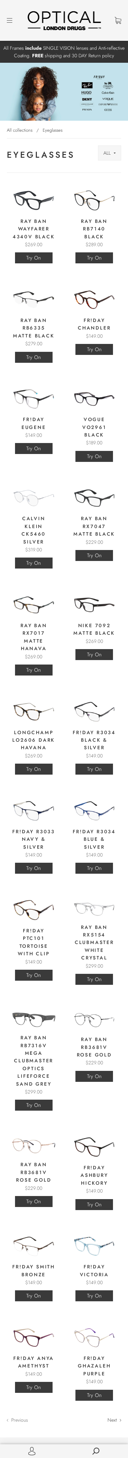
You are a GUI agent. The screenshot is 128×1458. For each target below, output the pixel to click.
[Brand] (109, 152)
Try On (33, 258)
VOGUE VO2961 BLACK (94, 427)
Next (113, 1420)
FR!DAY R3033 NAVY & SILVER (33, 839)
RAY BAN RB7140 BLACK (94, 229)
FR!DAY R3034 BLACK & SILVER (94, 740)
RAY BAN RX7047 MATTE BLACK (94, 526)
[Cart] (118, 20)
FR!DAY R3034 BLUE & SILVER (94, 839)
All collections (19, 130)
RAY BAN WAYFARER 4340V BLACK (34, 229)
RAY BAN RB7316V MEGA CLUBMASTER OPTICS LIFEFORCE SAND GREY (33, 1060)
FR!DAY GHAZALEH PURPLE (94, 1366)
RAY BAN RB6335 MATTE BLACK (34, 328)
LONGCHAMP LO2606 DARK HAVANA (33, 740)
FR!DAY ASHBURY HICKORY (94, 1175)
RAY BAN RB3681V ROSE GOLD (94, 1047)
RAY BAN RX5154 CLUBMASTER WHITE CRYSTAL (94, 942)
